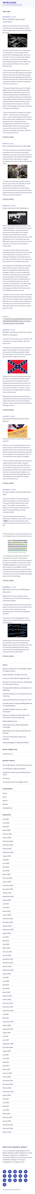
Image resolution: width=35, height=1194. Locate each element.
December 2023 (8, 918)
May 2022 (6, 985)
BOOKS (5, 665)
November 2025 (8, 845)
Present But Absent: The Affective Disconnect (17, 765)
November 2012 (8, 1128)
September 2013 (8, 1091)
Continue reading (8, 137)
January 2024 (7, 915)
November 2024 (8, 889)
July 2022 (6, 977)
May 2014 (6, 1062)
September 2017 (8, 1029)
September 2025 (8, 852)
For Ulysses (6, 778)
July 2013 (6, 1099)
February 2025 (7, 878)
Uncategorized (7, 808)
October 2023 (7, 926)
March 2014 (6, 1069)
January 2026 (7, 837)
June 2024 (6, 907)
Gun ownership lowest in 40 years (17, 146)
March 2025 (6, 874)
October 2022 (7, 966)
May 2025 (6, 867)
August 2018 (7, 1025)
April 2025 (6, 871)
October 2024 (7, 893)
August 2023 (7, 933)
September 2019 (8, 1022)
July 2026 (6, 819)
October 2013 (7, 1088)
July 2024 (6, 904)
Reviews (5, 804)
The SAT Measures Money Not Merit (14, 769)
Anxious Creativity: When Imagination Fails (16, 678)
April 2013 (6, 1110)
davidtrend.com (8, 754)
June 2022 (6, 981)
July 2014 (6, 1055)
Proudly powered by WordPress (12, 1189)
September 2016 (8, 1044)
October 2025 (7, 849)
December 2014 (8, 1047)
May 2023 (6, 940)
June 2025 (6, 863)
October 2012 (7, 1132)
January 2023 (7, 955)
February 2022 (7, 996)
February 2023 (7, 952)
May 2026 (6, 826)
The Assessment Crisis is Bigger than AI (15, 782)
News (4, 797)
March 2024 (6, 911)
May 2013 (6, 1106)
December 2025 (8, 841)
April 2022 (6, 988)
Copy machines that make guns (16, 208)
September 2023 (8, 929)
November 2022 (8, 963)
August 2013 (7, 1095)
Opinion (5, 800)
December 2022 (8, 959)
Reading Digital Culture (10, 721)
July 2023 (6, 937)
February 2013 (7, 1117)
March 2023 (6, 948)
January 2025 (7, 882)
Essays (5, 793)
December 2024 (8, 885)
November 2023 (8, 922)
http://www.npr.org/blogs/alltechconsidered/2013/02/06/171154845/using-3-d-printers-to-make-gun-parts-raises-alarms (17, 321)
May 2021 (6, 1018)
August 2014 (7, 1051)
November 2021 (8, 1007)
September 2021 (8, 1010)
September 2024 (8, 896)
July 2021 (6, 1014)
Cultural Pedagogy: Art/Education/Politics (16, 742)
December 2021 (8, 1003)
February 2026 (7, 834)
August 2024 (7, 900)
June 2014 (6, 1058)
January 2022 (7, 999)
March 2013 (6, 1114)
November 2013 (8, 1084)
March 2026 (6, 830)
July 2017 (6, 1036)
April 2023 (6, 944)
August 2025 (7, 856)
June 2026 (6, 823)
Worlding (10, 2)
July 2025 (6, 860)
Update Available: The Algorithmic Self (15, 674)
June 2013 (6, 1102)
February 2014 (7, 1073)
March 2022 (6, 992)
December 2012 (8, 1125)
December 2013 (8, 1080)
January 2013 (7, 1121)
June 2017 (6, 1040)
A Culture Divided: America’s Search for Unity (17, 700)
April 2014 (6, 1066)
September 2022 (8, 970)
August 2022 (7, 974)
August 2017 (7, 1032)
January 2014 (7, 1077)
